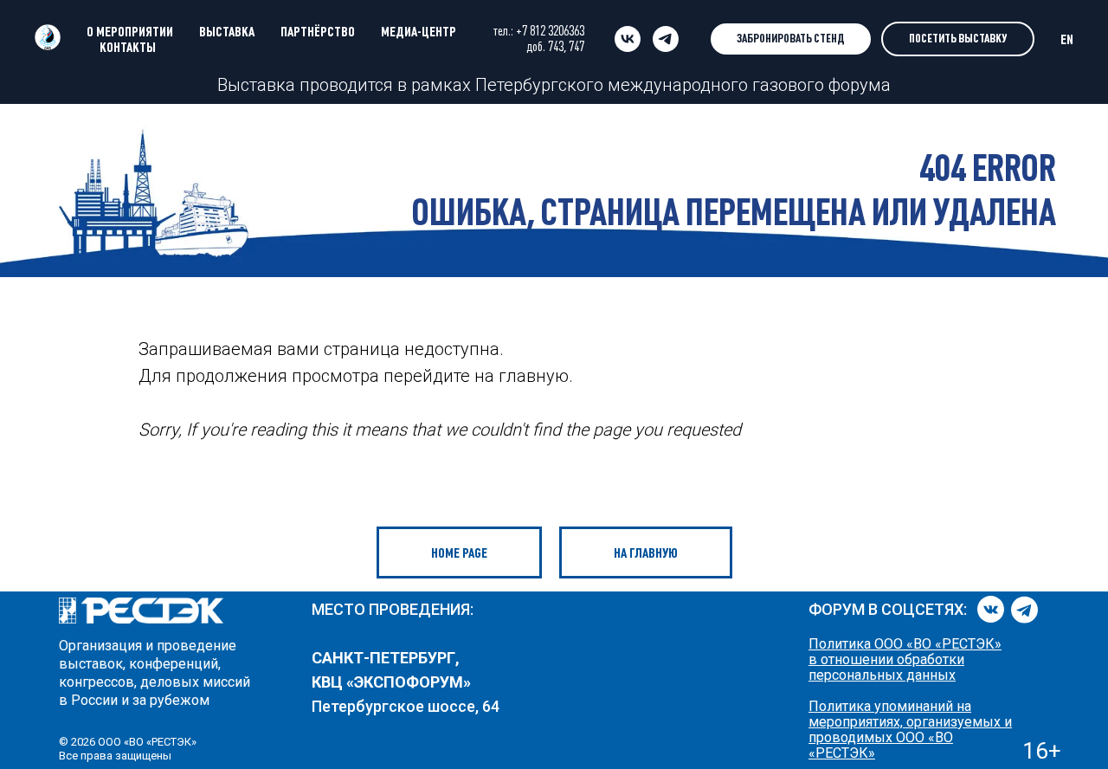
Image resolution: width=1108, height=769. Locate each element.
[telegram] (666, 39)
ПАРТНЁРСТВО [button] (317, 31)
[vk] (628, 39)
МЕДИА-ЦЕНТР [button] (418, 31)
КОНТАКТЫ (128, 47)
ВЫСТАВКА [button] (226, 31)
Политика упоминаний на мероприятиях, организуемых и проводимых (910, 722)
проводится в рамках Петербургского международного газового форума (593, 84)
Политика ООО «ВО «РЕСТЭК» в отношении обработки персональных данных (905, 659)
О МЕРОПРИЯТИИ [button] (130, 31)
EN (1066, 39)
